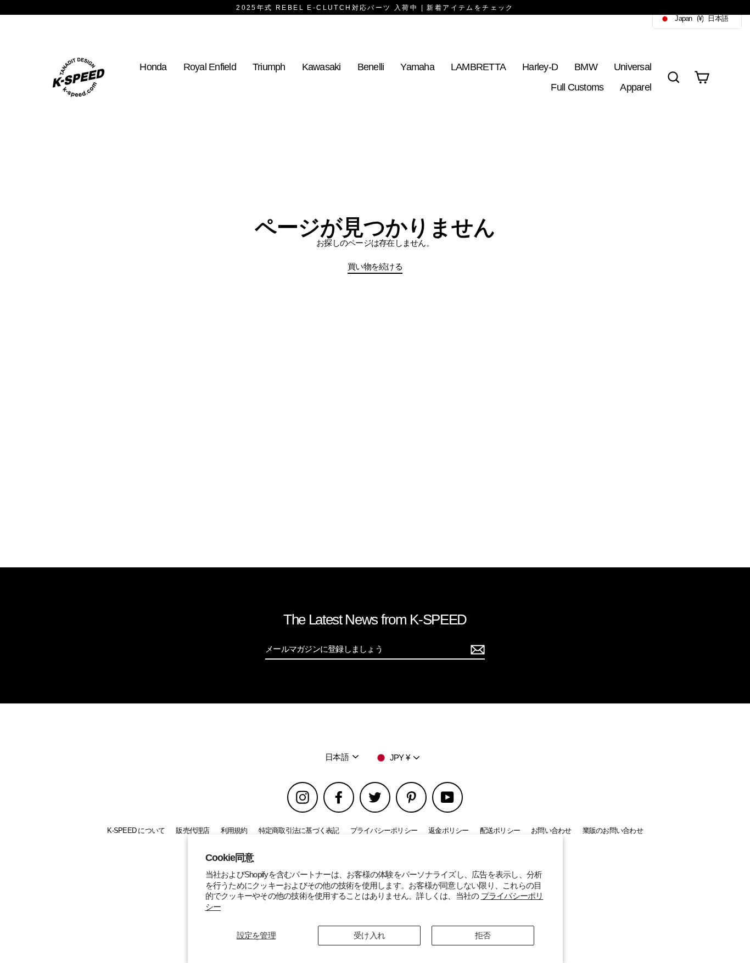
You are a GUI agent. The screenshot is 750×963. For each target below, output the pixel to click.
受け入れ (369, 935)
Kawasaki (321, 66)
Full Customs (577, 87)
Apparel (635, 87)
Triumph (269, 66)
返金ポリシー (448, 830)
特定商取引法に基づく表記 (299, 830)
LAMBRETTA (478, 66)
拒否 (483, 935)
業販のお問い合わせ (613, 830)
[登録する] (476, 650)
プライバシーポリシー (384, 830)
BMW (585, 66)
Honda (152, 66)
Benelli (370, 66)
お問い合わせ (551, 830)
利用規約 (234, 830)
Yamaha (417, 66)
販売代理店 (192, 830)
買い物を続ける (375, 266)
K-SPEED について (136, 830)
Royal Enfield (209, 66)
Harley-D (540, 66)
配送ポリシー (500, 830)
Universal (632, 66)
